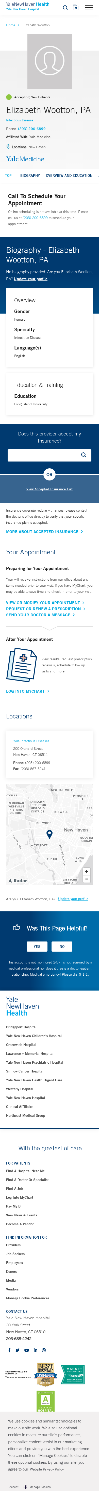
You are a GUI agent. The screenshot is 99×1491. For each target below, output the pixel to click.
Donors (11, 1271)
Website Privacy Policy (47, 1469)
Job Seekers (15, 1254)
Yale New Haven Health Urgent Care (34, 1080)
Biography (30, 175)
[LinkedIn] (35, 1350)
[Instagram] (44, 1350)
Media (11, 1280)
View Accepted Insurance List (49, 489)
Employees (14, 1262)
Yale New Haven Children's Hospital (34, 1036)
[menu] (89, 7)
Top (8, 175)
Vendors (12, 1289)
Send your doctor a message (38, 615)
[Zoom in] (86, 871)
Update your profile (30, 278)
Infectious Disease (19, 120)
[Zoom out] (86, 879)
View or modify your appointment (43, 603)
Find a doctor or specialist (27, 1179)
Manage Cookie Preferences (27, 1298)
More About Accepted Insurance (42, 532)
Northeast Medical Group (25, 1115)
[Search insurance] (85, 455)
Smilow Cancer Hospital (24, 1071)
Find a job (14, 1188)
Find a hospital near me (25, 1171)
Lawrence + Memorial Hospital (30, 1053)
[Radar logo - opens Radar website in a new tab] (17, 880)
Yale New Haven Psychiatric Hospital (34, 1062)
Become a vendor (20, 1224)
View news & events (21, 1215)
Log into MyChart (19, 1197)
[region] (49, 834)
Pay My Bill (15, 1206)
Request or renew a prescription (43, 609)
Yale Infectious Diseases (31, 741)
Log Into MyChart (25, 691)
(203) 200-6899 (32, 128)
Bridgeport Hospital (21, 1027)
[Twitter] (17, 1350)
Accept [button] (13, 1487)
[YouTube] (26, 1350)
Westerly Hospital (19, 1089)
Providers (13, 1245)
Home (10, 25)
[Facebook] (9, 1350)
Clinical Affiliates (19, 1106)
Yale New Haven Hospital (25, 1097)
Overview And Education (69, 175)
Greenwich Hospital (21, 1044)
